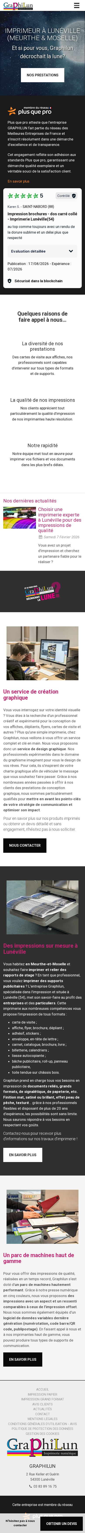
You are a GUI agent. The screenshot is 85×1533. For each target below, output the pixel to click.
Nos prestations (42, 75)
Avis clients (42, 1404)
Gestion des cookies (42, 1434)
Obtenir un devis (61, 1524)
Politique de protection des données (42, 1429)
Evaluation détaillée (28, 251)
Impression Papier (42, 1394)
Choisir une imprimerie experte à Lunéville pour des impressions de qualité (59, 520)
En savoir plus (18, 181)
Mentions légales (43, 1419)
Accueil (42, 1389)
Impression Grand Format (42, 1399)
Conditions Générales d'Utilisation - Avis (42, 1424)
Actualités (42, 1409)
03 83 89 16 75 (45, 1486)
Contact (42, 1414)
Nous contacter (25, 845)
